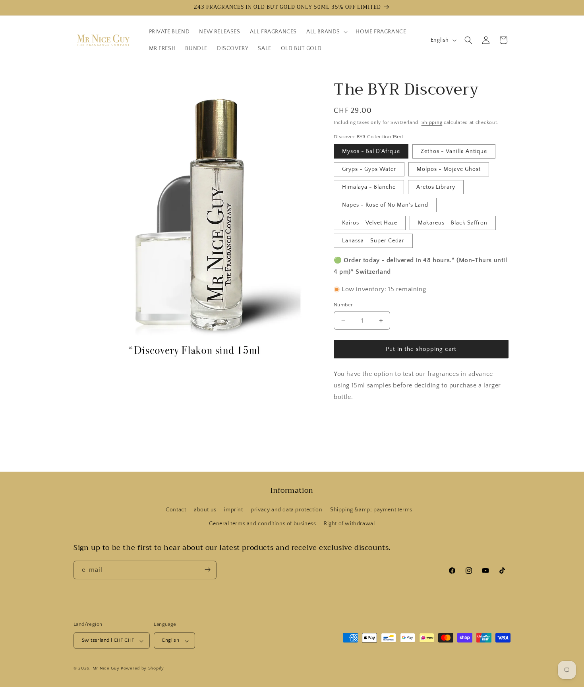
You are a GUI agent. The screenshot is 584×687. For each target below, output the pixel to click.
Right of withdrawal (349, 524)
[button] (326, 31)
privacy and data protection (286, 510)
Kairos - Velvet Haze (369, 223)
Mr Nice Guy (106, 668)
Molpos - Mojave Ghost (449, 169)
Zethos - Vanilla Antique (454, 151)
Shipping (432, 122)
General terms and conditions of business (262, 524)
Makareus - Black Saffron (452, 223)
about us (205, 510)
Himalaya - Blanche (369, 187)
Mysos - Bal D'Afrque (371, 151)
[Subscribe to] (207, 569)
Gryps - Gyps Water (369, 169)
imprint (233, 510)
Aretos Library (435, 187)
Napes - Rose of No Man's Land (385, 205)
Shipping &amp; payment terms (371, 510)
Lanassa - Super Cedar (373, 241)
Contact (176, 510)
